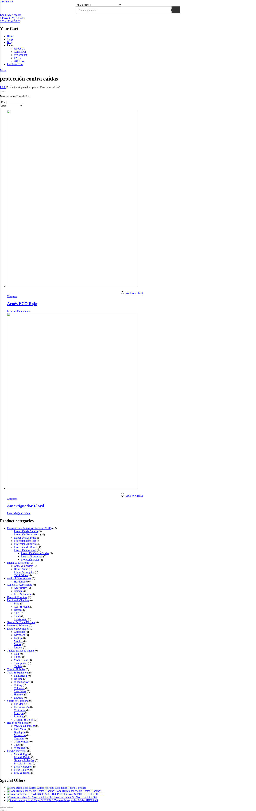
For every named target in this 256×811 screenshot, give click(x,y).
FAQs (17, 57)
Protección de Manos (25, 547)
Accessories (20, 587)
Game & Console (23, 565)
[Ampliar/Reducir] (1, 807)
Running (19, 716)
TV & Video (21, 575)
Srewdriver (20, 691)
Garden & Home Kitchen (21, 622)
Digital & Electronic (18, 562)
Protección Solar (30, 559)
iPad (16, 653)
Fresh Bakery (21, 769)
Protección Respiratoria (27, 534)
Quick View (23, 311)
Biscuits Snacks (22, 763)
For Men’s (19, 703)
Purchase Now (15, 64)
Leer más (12, 311)
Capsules (19, 738)
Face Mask (20, 729)
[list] (4, 91)
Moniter (18, 641)
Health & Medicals (17, 722)
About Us (19, 48)
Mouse (17, 644)
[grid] (1, 91)
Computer (19, 631)
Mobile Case (21, 659)
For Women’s (21, 707)
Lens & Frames (22, 594)
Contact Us (20, 51)
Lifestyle (19, 713)
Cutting (18, 685)
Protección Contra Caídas (35, 553)
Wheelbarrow (21, 681)
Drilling (18, 678)
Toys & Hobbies (16, 669)
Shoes (17, 616)
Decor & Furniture (17, 597)
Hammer (19, 694)
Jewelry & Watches (17, 625)
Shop (10, 39)
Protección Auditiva (25, 543)
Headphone (20, 581)
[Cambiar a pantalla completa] (4, 807)
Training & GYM (23, 719)
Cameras (19, 590)
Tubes (17, 744)
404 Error (19, 61)
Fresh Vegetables (23, 766)
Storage (18, 647)
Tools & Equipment (18, 672)
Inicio (3, 87)
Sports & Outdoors (17, 700)
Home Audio (21, 569)
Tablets (18, 666)
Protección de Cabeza (26, 531)
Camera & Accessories (19, 584)
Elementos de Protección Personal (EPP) (29, 528)
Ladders (18, 697)
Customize (20, 710)
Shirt (16, 612)
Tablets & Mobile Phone (20, 650)
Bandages (19, 732)
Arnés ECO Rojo (22, 303)
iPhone (18, 656)
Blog (9, 42)
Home (10, 36)
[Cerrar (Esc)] (11, 807)
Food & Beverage (17, 750)
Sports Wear (20, 619)
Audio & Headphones (19, 578)
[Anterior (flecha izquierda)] (1, 810)
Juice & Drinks (22, 757)
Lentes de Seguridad (25, 537)
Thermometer (21, 741)
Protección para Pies (25, 540)
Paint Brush (20, 675)
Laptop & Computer (18, 628)
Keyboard (19, 634)
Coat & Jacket (21, 606)
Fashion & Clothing (18, 600)
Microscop (20, 735)
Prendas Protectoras (31, 556)
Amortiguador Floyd (25, 506)
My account (20, 54)
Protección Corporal (25, 550)
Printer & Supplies (24, 572)
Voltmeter (19, 688)
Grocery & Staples (24, 760)
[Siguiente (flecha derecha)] (4, 810)
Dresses (18, 609)
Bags (17, 603)
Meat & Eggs (21, 754)
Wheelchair (20, 747)
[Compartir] (8, 807)
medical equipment (24, 725)
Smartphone (20, 663)
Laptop (18, 638)
